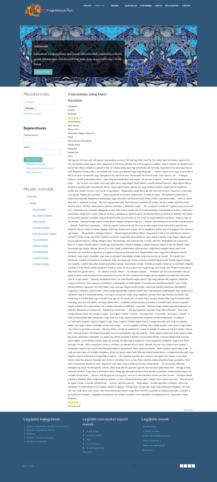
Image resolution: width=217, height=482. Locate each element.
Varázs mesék (41, 258)
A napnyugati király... (96, 448)
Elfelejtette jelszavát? (36, 164)
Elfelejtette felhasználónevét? (40, 168)
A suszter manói (94, 435)
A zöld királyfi (93, 431)
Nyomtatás (188, 410)
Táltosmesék (40, 240)
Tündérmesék (40, 252)
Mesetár (32, 197)
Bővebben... (88, 452)
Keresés (30, 108)
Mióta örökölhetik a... (153, 440)
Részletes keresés (32, 113)
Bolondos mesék (42, 216)
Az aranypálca (93, 444)
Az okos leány (149, 426)
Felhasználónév (31, 135)
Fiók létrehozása (34, 172)
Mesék (33, 203)
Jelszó (27, 147)
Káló (89, 439)
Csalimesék (39, 222)
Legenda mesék (41, 228)
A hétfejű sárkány (151, 431)
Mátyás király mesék (45, 234)
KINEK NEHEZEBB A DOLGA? (157, 436)
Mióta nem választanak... (155, 445)
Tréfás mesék (40, 246)
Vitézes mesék (41, 264)
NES (31, 466)
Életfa (24, 466)
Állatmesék (39, 210)
